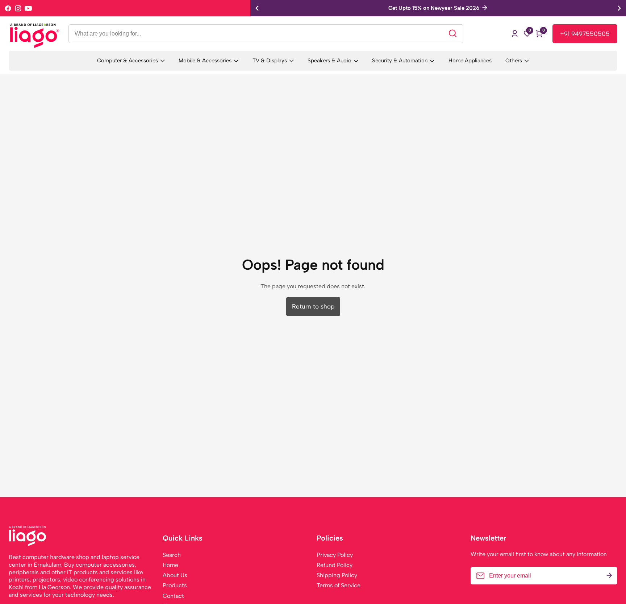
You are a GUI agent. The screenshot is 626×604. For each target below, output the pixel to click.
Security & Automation (399, 60)
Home (170, 565)
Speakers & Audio (329, 60)
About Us (175, 575)
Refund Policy (334, 565)
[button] (619, 8)
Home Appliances (470, 60)
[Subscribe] (609, 575)
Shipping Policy (337, 575)
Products (175, 585)
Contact (173, 595)
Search (172, 554)
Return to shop (313, 306)
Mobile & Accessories (205, 60)
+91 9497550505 (585, 33)
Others (513, 60)
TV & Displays (270, 60)
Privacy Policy (335, 554)
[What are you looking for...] (452, 33)
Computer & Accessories (127, 60)
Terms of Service (338, 585)
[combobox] (266, 34)
